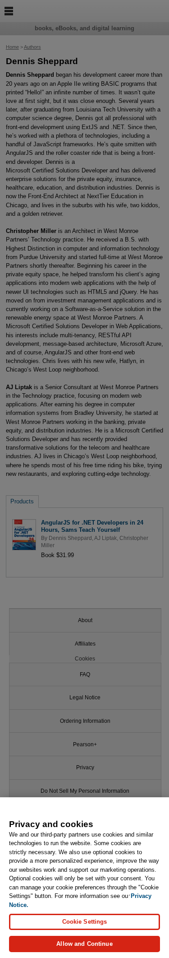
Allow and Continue (84, 943)
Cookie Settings (84, 921)
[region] (84, 877)
